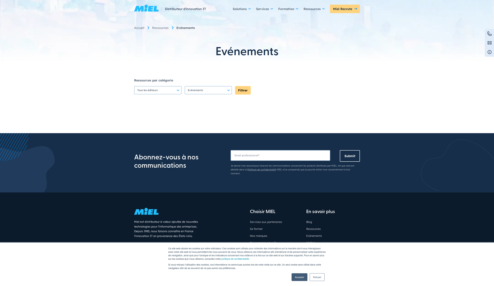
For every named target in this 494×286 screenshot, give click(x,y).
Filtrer (243, 90)
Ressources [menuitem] (160, 28)
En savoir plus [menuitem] (320, 212)
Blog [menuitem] (309, 222)
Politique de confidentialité (261, 169)
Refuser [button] (317, 277)
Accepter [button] (299, 277)
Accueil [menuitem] (139, 28)
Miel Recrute (342, 9)
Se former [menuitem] (256, 229)
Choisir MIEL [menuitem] (263, 212)
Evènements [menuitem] (314, 236)
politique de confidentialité (235, 258)
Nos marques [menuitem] (258, 236)
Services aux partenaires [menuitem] (266, 222)
